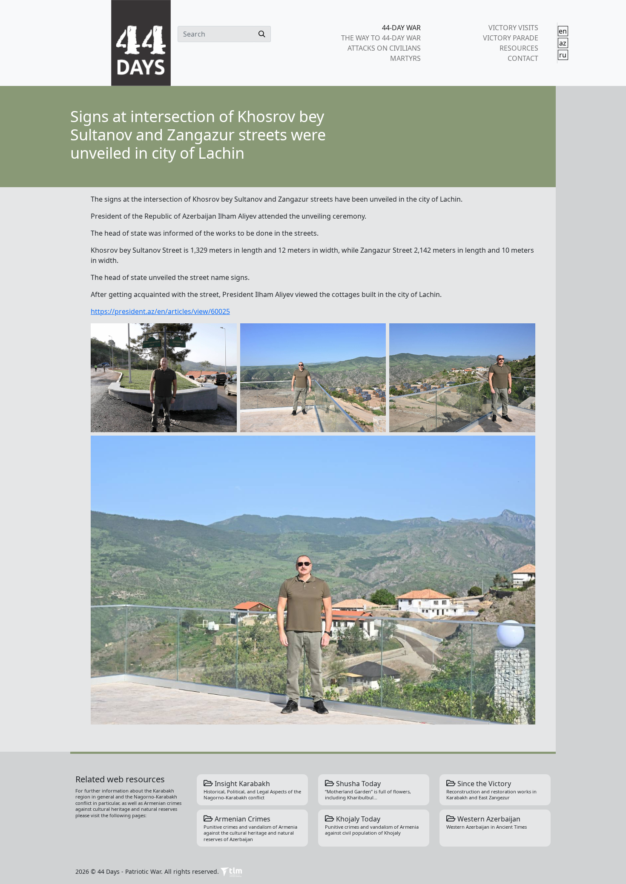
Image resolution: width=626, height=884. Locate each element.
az (562, 43)
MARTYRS (405, 58)
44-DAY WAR (401, 27)
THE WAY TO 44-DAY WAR (381, 38)
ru (562, 55)
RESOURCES (519, 48)
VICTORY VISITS (513, 27)
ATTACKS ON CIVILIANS (384, 48)
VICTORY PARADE (510, 38)
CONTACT (523, 58)
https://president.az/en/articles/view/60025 (160, 311)
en (563, 31)
